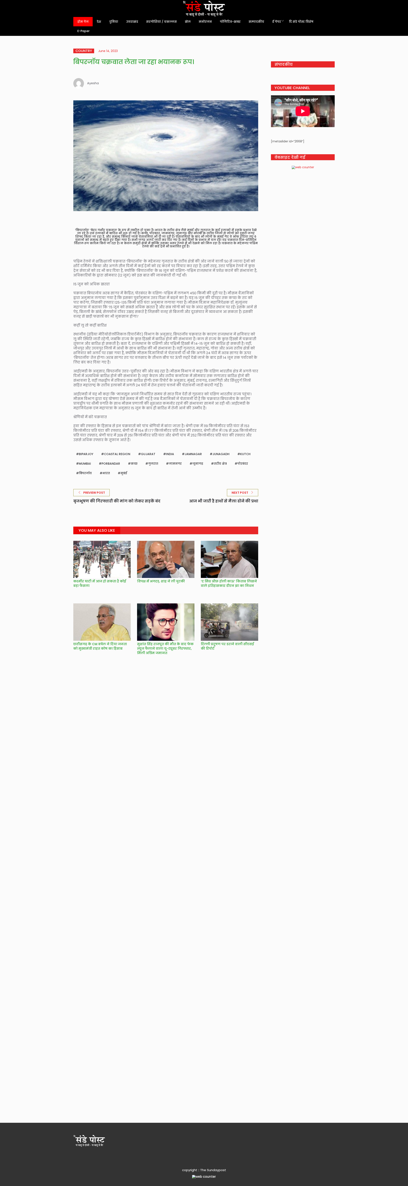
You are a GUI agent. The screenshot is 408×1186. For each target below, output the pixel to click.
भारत (106, 473)
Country (83, 51)
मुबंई (123, 473)
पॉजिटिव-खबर (230, 22)
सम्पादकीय (256, 22)
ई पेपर (276, 22)
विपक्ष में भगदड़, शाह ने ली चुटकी (161, 581)
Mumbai (85, 463)
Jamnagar (193, 454)
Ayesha (93, 83)
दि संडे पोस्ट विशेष (301, 22)
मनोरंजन (205, 22)
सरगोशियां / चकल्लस (161, 22)
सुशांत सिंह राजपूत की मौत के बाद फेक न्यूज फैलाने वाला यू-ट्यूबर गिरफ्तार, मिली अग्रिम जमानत (165, 648)
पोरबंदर (242, 463)
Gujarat (148, 454)
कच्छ (134, 463)
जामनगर (175, 463)
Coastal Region (117, 454)
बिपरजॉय (85, 473)
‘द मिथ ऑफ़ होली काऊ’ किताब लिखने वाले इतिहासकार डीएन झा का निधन (229, 583)
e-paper (83, 31)
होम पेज (83, 22)
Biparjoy (86, 454)
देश (99, 22)
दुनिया (113, 22)
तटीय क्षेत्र (220, 463)
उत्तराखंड (132, 22)
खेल (188, 22)
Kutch (245, 454)
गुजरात (153, 463)
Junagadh (221, 454)
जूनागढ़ (197, 463)
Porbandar (111, 463)
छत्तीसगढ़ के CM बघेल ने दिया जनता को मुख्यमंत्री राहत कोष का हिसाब (100, 646)
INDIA (170, 454)
